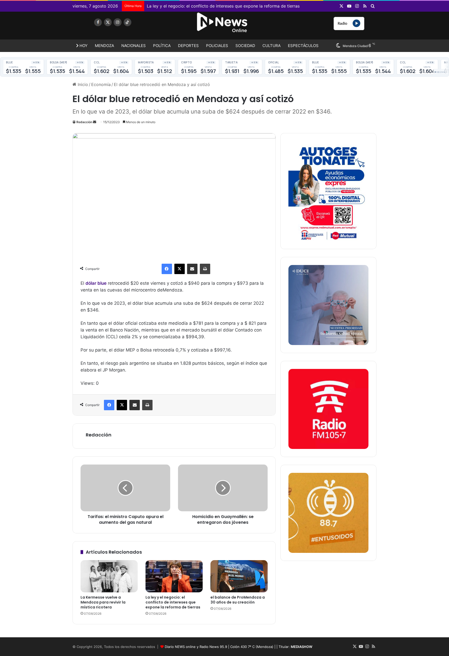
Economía (101, 84)
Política (162, 45)
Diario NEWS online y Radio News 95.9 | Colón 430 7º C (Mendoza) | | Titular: (238, 647)
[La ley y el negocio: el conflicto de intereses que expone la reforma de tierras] (174, 576)
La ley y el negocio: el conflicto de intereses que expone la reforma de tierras (223, 6)
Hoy (83, 45)
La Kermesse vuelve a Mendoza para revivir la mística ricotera (103, 602)
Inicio (82, 84)
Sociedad (245, 45)
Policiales (217, 45)
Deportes (188, 45)
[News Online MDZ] (120, 27)
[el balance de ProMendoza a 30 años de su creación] (239, 576)
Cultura (271, 45)
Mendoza (104, 45)
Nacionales (133, 45)
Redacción (84, 122)
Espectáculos (303, 45)
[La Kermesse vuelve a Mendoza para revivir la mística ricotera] (109, 576)
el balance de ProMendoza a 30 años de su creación (237, 600)
